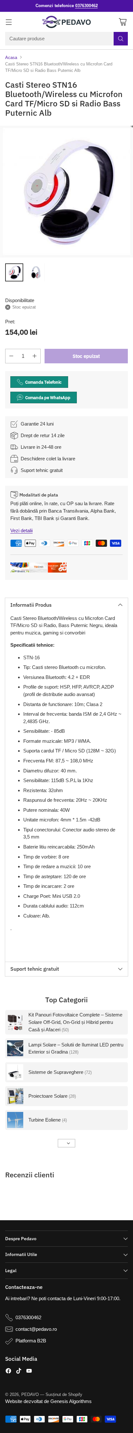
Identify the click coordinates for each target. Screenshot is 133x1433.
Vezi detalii (21, 530)
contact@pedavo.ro (36, 1329)
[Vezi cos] (122, 21)
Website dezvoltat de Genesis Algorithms (48, 1401)
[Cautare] (121, 38)
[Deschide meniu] (8, 21)
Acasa (11, 57)
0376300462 (28, 1317)
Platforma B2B (30, 1340)
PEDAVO (30, 1394)
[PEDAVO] (66, 22)
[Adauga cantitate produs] (34, 356)
